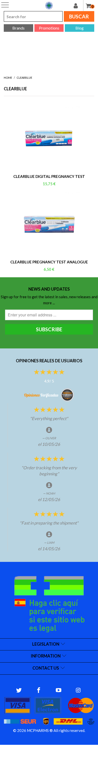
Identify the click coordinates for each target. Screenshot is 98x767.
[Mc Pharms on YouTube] (59, 690)
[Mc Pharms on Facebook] (39, 690)
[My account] (78, 5)
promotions (49, 27)
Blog (79, 27)
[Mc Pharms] (49, 5)
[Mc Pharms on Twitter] (19, 690)
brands (18, 27)
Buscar (79, 16)
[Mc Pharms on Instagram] (78, 690)
